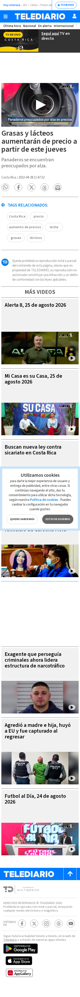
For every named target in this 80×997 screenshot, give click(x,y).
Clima (33, 5)
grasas (16, 237)
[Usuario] (74, 16)
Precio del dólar (50, 5)
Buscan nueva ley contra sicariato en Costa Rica (33, 450)
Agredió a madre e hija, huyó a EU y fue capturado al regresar (38, 731)
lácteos (36, 237)
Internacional (64, 26)
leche (54, 227)
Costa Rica (17, 216)
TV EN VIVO (67, 5)
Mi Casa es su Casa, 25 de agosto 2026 (33, 379)
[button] (5, 187)
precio (39, 216)
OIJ (25, 5)
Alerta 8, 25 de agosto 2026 (35, 305)
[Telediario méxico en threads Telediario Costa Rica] (58, 923)
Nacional (29, 26)
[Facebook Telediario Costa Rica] (22, 923)
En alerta (45, 26)
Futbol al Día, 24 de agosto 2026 (35, 799)
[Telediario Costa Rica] (40, 16)
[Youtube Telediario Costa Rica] (71, 923)
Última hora (12, 26)
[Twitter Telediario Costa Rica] (34, 923)
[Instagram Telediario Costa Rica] (46, 923)
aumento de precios (25, 227)
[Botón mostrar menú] (5, 16)
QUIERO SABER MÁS (22, 519)
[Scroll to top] (70, 874)
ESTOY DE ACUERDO (58, 519)
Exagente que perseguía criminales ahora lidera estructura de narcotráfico (35, 660)
